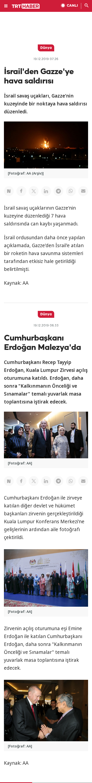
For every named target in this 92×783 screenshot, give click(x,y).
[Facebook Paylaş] (21, 191)
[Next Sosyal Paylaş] (9, 191)
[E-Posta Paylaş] (83, 191)
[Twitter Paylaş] (34, 191)
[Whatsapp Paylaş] (71, 191)
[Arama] (86, 6)
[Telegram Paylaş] (58, 191)
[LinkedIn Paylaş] (46, 191)
